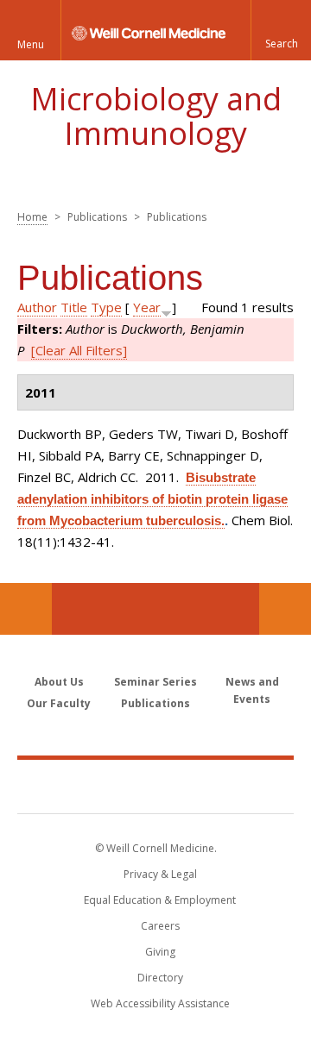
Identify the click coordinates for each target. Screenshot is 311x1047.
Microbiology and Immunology (156, 116)
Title (73, 307)
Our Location (26, 609)
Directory (160, 977)
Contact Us (285, 609)
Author (37, 307)
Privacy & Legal (160, 874)
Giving (160, 951)
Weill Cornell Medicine (155, 785)
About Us (59, 681)
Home (32, 217)
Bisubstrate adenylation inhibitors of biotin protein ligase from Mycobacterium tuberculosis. (152, 499)
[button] (281, 30)
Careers (160, 925)
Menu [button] (30, 44)
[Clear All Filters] (79, 350)
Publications (155, 703)
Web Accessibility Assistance (160, 1003)
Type (106, 307)
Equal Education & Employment (160, 900)
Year (147, 307)
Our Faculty (59, 703)
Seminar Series (155, 681)
